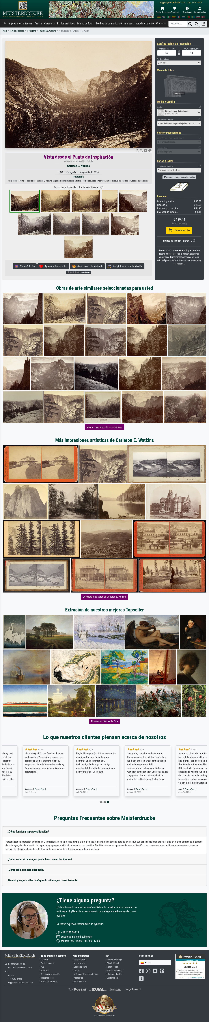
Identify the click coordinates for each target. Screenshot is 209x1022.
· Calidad (76, 970)
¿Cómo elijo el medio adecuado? (25, 870)
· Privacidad (45, 970)
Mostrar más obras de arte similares (104, 427)
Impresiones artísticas (20, 23)
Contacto (161, 23)
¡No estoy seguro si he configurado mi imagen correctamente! (42, 880)
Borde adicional (163, 59)
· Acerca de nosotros (48, 981)
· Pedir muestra (79, 981)
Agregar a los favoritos (55, 266)
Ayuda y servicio (145, 23)
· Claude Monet (112, 963)
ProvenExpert (19, 789)
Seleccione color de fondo (89, 266)
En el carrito (181, 230)
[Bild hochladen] (203, 24)
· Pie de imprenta (47, 963)
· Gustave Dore (112, 978)
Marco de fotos (85, 23)
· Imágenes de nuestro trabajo (85, 974)
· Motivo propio (79, 959)
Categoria (49, 23)
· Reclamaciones (47, 978)
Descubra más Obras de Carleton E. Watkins (104, 596)
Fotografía (31, 31)
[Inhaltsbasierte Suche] (196, 24)
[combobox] (179, 63)
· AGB (42, 967)
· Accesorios (78, 978)
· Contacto (44, 959)
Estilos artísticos (66, 23)
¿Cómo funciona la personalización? (28, 831)
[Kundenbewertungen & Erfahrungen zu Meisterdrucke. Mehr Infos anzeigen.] (190, 966)
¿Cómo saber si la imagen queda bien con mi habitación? (39, 859)
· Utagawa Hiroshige (114, 974)
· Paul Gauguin (112, 967)
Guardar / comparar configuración (180, 177)
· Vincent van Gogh (114, 959)
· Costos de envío (80, 967)
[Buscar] (190, 24)
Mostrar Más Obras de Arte (104, 721)
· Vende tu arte (79, 963)
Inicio (4, 31)
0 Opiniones (84, 272)
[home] (4, 23)
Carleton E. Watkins (47, 31)
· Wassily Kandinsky (114, 970)
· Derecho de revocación (50, 974)
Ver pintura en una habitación (126, 266)
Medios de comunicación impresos (115, 23)
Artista (38, 23)
